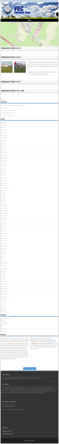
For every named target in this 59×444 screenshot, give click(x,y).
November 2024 (4, 160)
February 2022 (4, 233)
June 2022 (3, 223)
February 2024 (4, 178)
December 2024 (4, 157)
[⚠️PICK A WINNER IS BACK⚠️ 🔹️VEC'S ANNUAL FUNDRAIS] (44, 352)
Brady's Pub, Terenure (7, 431)
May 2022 (3, 225)
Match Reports (4, 328)
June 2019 (3, 304)
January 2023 (4, 208)
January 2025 (4, 155)
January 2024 (4, 180)
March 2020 (3, 281)
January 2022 (4, 235)
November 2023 (4, 183)
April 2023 (3, 200)
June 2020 (3, 276)
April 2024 (3, 173)
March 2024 (3, 175)
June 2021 (3, 253)
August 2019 (3, 298)
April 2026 (3, 130)
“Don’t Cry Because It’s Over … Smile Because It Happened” (13, 105)
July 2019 (3, 301)
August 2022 (3, 218)
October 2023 (4, 185)
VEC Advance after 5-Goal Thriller (8, 110)
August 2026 (3, 122)
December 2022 (4, 210)
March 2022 (3, 230)
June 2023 (3, 195)
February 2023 (4, 205)
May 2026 (3, 127)
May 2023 (3, 198)
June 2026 (3, 125)
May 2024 (3, 170)
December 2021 (4, 238)
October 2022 (4, 215)
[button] (29, 32)
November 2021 (4, 241)
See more (4, 395)
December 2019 (4, 288)
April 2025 (3, 147)
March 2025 (3, 150)
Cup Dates (3, 321)
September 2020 (4, 268)
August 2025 (3, 140)
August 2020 (3, 271)
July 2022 (3, 220)
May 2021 (3, 256)
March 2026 (3, 132)
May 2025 (3, 145)
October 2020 (4, 266)
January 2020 (4, 286)
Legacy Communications (8, 433)
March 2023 (3, 203)
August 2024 (3, 165)
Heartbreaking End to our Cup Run (8, 113)
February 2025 (4, 152)
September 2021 (4, 246)
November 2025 (4, 137)
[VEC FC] (16, 16)
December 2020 (4, 263)
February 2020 (4, 283)
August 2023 (3, 190)
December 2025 (4, 135)
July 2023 (3, 193)
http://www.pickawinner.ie (7, 379)
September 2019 (4, 296)
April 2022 (3, 228)
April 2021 (3, 258)
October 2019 (4, 293)
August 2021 (3, 248)
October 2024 (4, 162)
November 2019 (4, 291)
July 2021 (3, 251)
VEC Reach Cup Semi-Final (7, 115)
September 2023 (4, 188)
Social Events (4, 331)
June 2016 (3, 309)
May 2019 (3, 306)
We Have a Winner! (5, 108)
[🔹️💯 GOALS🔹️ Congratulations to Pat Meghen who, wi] (15, 352)
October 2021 (4, 243)
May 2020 (3, 278)
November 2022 (4, 213)
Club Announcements (5, 318)
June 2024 (3, 167)
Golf (2, 326)
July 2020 (3, 273)
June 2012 (3, 311)
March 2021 (3, 261)
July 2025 (3, 142)
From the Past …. (4, 323)
